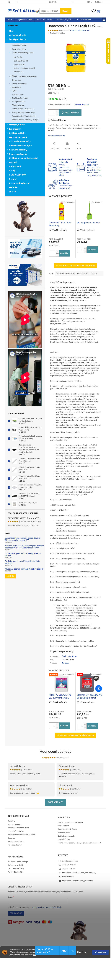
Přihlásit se (16, 913)
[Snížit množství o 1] (57, 114)
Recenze (11, 838)
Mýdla (14, 91)
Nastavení (81, 952)
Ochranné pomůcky (18, 149)
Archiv (10, 576)
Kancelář (13, 162)
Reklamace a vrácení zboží (18, 828)
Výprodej (13, 187)
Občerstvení (15, 166)
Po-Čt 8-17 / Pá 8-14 (15, 872)
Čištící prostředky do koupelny (24, 76)
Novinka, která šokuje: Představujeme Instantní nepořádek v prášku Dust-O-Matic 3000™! (24, 547)
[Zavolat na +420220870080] (12, 2)
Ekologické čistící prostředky (23, 116)
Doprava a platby (14, 824)
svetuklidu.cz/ (68, 876)
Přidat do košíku (72, 113)
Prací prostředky (18, 101)
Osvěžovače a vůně (20, 98)
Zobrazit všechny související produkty (75, 266)
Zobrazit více (55, 802)
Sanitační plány (64, 839)
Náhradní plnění (64, 832)
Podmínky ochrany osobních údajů (21, 834)
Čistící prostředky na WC (23, 52)
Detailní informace (55, 135)
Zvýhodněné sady (17, 35)
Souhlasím (102, 952)
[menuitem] (9, 19)
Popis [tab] (51, 273)
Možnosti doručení (81, 105)
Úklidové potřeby (17, 133)
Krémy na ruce (17, 94)
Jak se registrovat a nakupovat (70, 822)
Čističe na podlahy (19, 83)
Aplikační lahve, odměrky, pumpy (25, 119)
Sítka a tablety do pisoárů (24, 68)
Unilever (65, 663)
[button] (57, 251)
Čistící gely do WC (21, 61)
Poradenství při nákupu (67, 829)
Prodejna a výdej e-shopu (18, 862)
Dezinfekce (16, 87)
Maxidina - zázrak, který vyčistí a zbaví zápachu (25, 569)
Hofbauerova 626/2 (15, 865)
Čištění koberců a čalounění (23, 109)
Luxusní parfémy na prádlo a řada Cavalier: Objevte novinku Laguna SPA (23, 539)
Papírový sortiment (18, 137)
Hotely (12, 170)
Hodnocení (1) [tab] (82, 273)
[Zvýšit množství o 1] (57, 111)
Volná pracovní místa (16, 841)
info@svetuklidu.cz (70, 861)
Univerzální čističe (19, 45)
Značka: (57, 33)
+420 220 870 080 (69, 865)
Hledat (65, 11)
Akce (11, 31)
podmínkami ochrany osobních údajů (46, 907)
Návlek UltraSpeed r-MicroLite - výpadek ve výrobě (22, 554)
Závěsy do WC (19, 64)
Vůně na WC (18, 71)
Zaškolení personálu (66, 836)
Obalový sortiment (18, 154)
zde (34, 954)
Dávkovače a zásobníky (20, 141)
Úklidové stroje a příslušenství (23, 158)
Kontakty (53, 2)
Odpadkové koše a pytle (20, 145)
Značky (12, 191)
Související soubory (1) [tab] (65, 273)
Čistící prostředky (17, 39)
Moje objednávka (15, 845)
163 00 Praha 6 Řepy (16, 868)
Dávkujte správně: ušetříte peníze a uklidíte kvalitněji (22, 562)
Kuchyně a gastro (19, 49)
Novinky (13, 179)
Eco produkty (15, 129)
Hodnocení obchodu (55, 752)
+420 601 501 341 (69, 868)
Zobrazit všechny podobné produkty (75, 735)
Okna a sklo (16, 80)
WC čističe (18, 57)
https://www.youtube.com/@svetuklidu (78, 880)
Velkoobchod (63, 826)
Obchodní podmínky (16, 831)
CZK (88, 2)
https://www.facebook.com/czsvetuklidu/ (79, 872)
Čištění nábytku (18, 105)
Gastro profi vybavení (19, 183)
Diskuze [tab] (94, 273)
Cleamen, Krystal (17, 124)
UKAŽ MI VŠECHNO (17, 174)
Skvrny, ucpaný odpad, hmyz (23, 112)
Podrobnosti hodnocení (79, 30)
